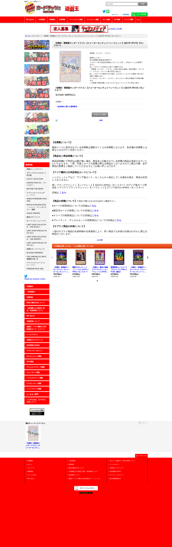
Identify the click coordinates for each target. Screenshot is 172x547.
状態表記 (30, 297)
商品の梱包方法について (36, 303)
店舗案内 (30, 286)
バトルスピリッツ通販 (35, 378)
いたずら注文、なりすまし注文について (36, 401)
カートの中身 (32, 475)
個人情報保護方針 (115, 478)
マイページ (31, 468)
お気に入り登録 (100, 115)
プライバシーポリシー (35, 351)
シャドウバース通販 (34, 389)
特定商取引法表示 (33, 345)
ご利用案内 (31, 292)
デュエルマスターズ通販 (36, 367)
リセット (143, 422)
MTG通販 (30, 362)
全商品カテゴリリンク (35, 340)
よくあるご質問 (32, 394)
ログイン (116, 14)
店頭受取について (33, 321)
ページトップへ (142, 455)
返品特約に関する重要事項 (67, 106)
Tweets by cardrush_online (34, 279)
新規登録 (126, 14)
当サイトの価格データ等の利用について (122, 460)
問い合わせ (31, 316)
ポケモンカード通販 (34, 356)
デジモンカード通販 (34, 383)
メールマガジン (32, 334)
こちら (62, 192)
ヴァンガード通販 (33, 372)
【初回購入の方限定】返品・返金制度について (36, 309)
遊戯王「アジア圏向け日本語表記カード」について (36, 328)
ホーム (30, 464)
